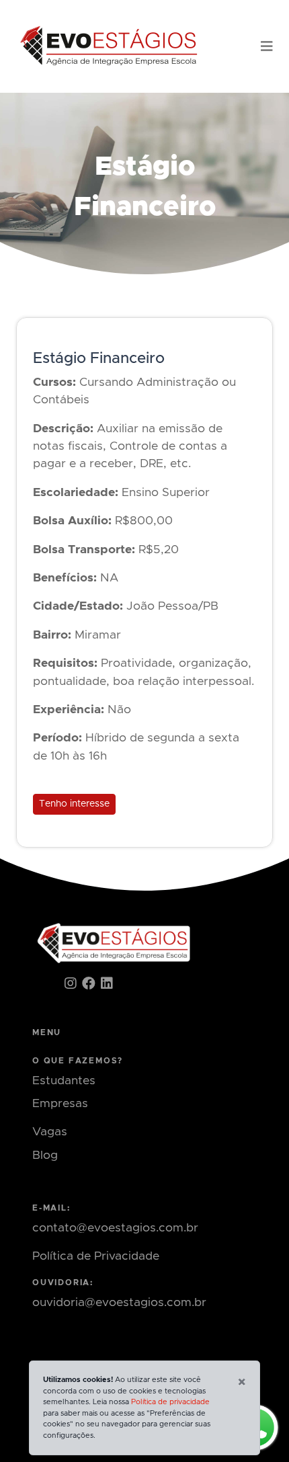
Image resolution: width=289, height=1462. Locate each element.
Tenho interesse (74, 804)
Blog (45, 1155)
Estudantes (63, 1081)
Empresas (60, 1104)
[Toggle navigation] (266, 46)
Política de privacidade (170, 1402)
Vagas (49, 1132)
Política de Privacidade (95, 1256)
